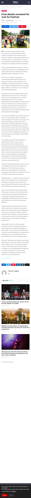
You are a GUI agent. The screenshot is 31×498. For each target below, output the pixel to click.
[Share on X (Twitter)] (14, 26)
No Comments (6, 22)
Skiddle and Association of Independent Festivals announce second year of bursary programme (15, 327)
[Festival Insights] (15, 2)
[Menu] (2, 2)
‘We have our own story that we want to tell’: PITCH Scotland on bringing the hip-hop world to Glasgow (15, 353)
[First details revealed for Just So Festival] (15, 39)
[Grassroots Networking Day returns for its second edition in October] (15, 292)
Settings (11, 495)
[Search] (28, 2)
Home (3, 6)
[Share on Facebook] (5, 26)
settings (14, 491)
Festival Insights (9, 20)
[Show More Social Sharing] (28, 26)
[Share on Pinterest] (22, 26)
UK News (4, 10)
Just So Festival (6, 258)
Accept (4, 495)
